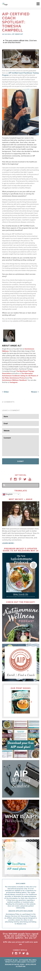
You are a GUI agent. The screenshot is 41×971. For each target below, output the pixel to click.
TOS (28, 962)
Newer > (35, 392)
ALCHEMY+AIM (20, 966)
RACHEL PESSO (19, 964)
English (9, 494)
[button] (38, 3)
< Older (5, 392)
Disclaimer (21, 962)
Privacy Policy (10, 962)
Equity (33, 962)
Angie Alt (19, 34)
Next (31, 702)
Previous (10, 702)
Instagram (13, 382)
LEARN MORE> (8, 543)
